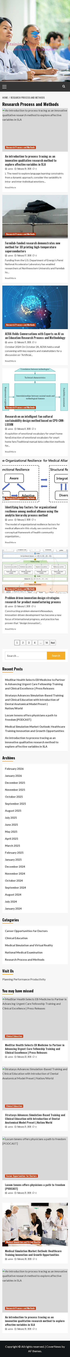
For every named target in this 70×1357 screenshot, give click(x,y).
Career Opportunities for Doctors (26, 931)
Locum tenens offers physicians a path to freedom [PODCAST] (31, 717)
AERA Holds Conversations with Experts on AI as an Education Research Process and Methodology (35, 336)
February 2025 (14, 852)
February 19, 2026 (24, 168)
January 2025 (13, 859)
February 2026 (14, 768)
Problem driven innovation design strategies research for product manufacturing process (33, 600)
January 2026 (13, 775)
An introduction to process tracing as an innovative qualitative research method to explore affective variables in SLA (30, 160)
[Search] (64, 86)
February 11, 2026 (24, 342)
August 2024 (13, 894)
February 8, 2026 (24, 428)
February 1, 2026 (23, 606)
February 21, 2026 (24, 1126)
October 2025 (14, 796)
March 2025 (12, 845)
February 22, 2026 (24, 1056)
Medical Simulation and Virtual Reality (29, 945)
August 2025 (13, 810)
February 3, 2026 (24, 519)
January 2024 (13, 908)
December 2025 (15, 782)
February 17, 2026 (24, 255)
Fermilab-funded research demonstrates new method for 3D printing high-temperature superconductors (32, 247)
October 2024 (14, 880)
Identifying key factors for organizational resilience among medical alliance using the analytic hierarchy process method (31, 511)
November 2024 (15, 873)
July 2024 (11, 901)
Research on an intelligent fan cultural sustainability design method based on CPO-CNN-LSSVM (34, 420)
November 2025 (15, 789)
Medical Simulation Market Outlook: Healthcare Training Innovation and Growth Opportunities (35, 728)
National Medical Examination (24, 952)
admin (10, 169)
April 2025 (11, 838)
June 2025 (11, 824)
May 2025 (11, 831)
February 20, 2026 (24, 1259)
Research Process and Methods (20, 147)
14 (47, 642)
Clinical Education (16, 938)
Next (53, 642)
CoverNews (53, 1346)
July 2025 (11, 817)
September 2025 (15, 803)
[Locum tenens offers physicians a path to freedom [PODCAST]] (35, 1158)
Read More (10, 187)
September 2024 (15, 887)
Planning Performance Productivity (24, 979)
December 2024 (15, 866)
